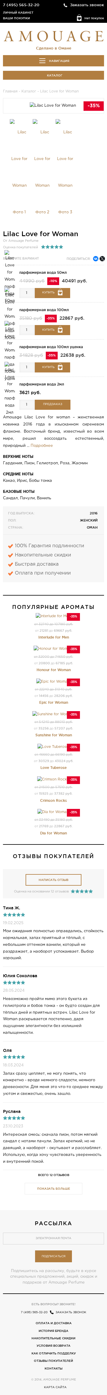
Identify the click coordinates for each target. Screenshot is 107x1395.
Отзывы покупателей (53, 1360)
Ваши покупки (16, 18)
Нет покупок (94, 18)
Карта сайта (55, 1387)
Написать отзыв (53, 880)
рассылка (53, 1223)
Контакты (53, 1368)
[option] (19, 172)
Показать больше (53, 1188)
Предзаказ (52, 404)
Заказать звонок (87, 5)
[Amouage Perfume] (53, 35)
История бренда (53, 1330)
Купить (48, 292)
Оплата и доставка (54, 1323)
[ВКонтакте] (95, 258)
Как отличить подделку (54, 1353)
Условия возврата (53, 1345)
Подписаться (53, 1256)
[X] (102, 258)
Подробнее (42, 445)
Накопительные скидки (53, 1338)
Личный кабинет (18, 12)
